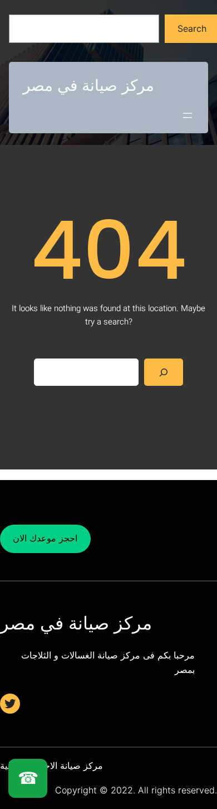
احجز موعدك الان (45, 538)
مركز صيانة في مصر (88, 85)
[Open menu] (187, 115)
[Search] (164, 372)
